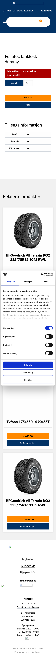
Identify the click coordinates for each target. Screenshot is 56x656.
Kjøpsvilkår (28, 572)
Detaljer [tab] (28, 282)
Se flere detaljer (27, 443)
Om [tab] (46, 282)
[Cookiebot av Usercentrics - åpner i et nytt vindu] (41, 274)
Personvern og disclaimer (28, 652)
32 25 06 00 (46, 11)
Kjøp (28, 105)
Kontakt (29, 11)
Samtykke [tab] (10, 282)
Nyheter (28, 559)
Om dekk (18, 11)
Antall (14, 83)
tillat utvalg (28, 372)
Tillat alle (28, 365)
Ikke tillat (28, 380)
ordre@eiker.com (28, 607)
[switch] (49, 336)
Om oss (7, 11)
